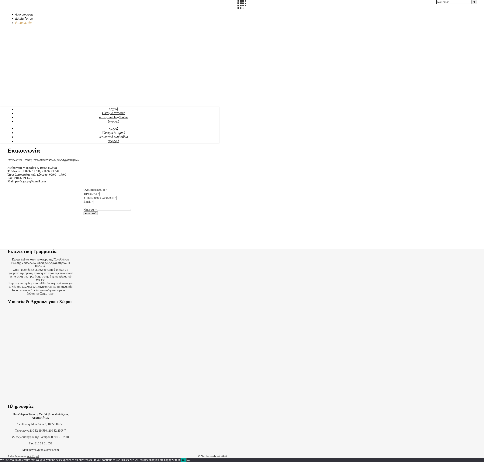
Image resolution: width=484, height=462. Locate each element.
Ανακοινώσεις (24, 14)
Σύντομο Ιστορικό (113, 113)
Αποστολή (90, 213)
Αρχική (113, 109)
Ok (183, 460)
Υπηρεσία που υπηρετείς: (100, 197)
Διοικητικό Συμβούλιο (113, 117)
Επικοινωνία (23, 23)
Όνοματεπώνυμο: (95, 189)
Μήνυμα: (90, 209)
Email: (89, 201)
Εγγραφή (113, 121)
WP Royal (33, 456)
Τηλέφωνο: (91, 193)
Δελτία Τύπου (24, 18)
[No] (188, 460)
